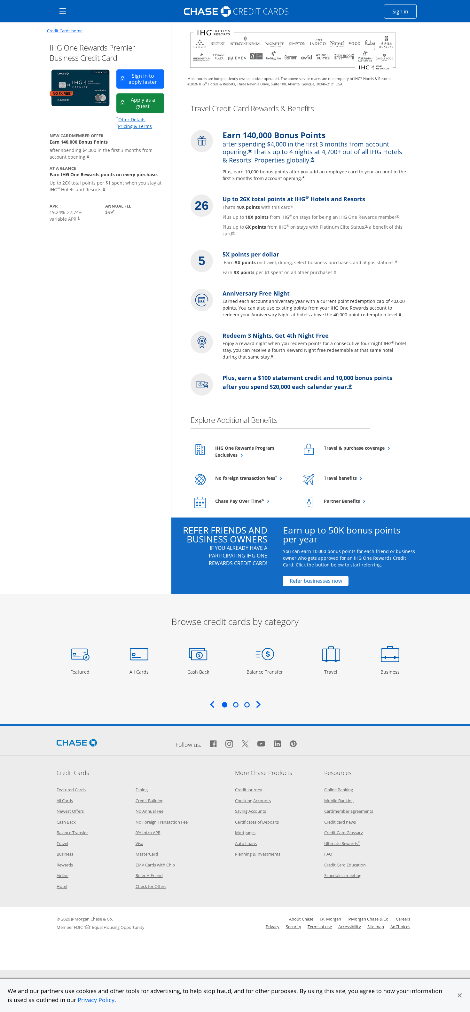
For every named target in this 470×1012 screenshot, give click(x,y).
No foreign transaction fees (254, 478)
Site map (375, 926)
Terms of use (320, 926)
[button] (459, 995)
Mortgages (245, 832)
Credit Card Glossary (343, 832)
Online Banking (338, 790)
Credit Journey (248, 790)
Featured (80, 671)
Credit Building (149, 800)
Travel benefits (356, 478)
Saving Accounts (250, 811)
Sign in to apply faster (146, 78)
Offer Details (131, 119)
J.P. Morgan (330, 919)
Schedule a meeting (342, 875)
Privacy (272, 926)
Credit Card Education (345, 865)
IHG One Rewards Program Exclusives (244, 451)
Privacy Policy (96, 1000)
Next (258, 704)
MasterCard (147, 854)
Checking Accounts (253, 800)
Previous (212, 704)
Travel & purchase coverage (363, 448)
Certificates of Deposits (257, 822)
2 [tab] (235, 704)
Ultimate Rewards (342, 843)
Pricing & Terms (135, 126)
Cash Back (198, 671)
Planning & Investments (257, 854)
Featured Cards (71, 790)
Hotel (62, 886)
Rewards (65, 865)
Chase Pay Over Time (254, 501)
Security (293, 926)
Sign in (404, 11)
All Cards (139, 671)
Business (390, 671)
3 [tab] (246, 704)
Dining (142, 790)
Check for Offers (151, 886)
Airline (62, 875)
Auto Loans (246, 843)
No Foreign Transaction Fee (162, 822)
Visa (139, 843)
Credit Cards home (64, 31)
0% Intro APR (148, 832)
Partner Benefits (357, 501)
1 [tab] (224, 704)
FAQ (328, 854)
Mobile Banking (339, 800)
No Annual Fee (149, 811)
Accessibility (349, 926)
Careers (403, 919)
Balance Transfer (265, 671)
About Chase (301, 919)
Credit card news (340, 822)
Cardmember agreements (348, 811)
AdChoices (400, 926)
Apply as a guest (147, 102)
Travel (333, 671)
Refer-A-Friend (149, 875)
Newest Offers (70, 811)
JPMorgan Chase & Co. (368, 919)
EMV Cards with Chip (155, 865)
